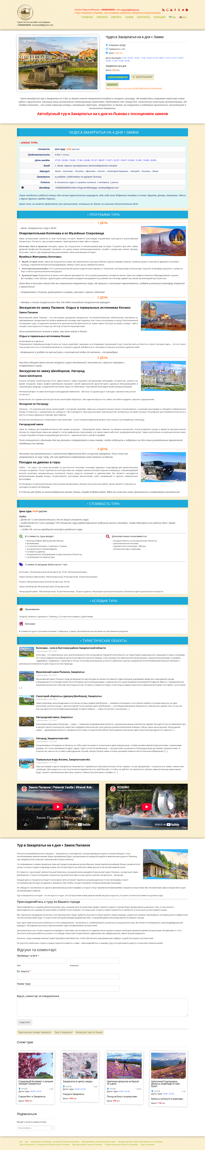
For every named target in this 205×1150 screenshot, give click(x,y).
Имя (19, 965)
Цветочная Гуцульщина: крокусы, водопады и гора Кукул (165, 1084)
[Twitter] (183, 10)
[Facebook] (175, 10)
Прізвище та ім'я (28, 955)
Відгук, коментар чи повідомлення (38, 996)
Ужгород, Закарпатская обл (52, 738)
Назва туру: (24, 983)
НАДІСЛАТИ (24, 1022)
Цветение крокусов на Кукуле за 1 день (123, 1082)
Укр (21, 1141)
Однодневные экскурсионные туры (98, 1141)
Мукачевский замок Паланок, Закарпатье (60, 672)
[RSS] (163, 10)
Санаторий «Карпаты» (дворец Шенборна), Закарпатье (69, 696)
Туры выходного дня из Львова (87, 1144)
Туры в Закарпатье (63, 1032)
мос (26, 1141)
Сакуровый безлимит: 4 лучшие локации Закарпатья (35, 1082)
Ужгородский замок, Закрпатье (54, 717)
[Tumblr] (179, 10)
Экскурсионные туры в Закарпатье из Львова (140, 1141)
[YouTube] (171, 10)
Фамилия (74, 965)
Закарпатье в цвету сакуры (77, 1081)
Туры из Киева (147, 1144)
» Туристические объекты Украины (121, 1144)
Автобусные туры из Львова (89, 1032)
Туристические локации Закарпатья (34, 1032)
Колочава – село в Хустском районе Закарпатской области (71, 648)
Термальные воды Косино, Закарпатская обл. (63, 759)
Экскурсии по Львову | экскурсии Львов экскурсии (55, 1141)
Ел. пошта (24, 971)
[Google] (167, 10)
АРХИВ (122, 45)
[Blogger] (187, 10)
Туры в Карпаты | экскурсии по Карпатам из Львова (44, 1144)
